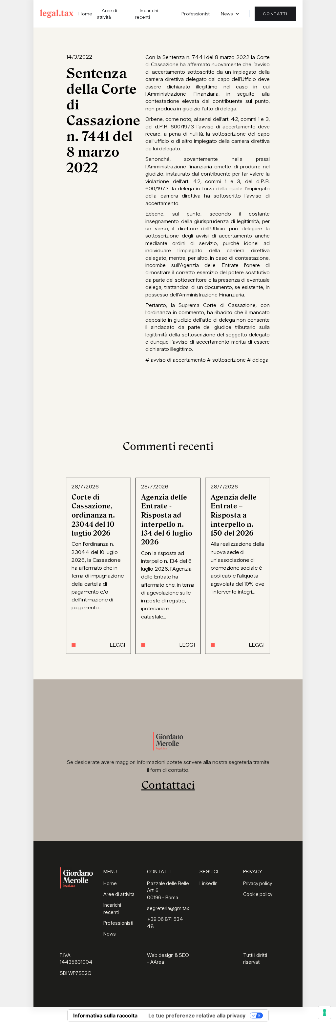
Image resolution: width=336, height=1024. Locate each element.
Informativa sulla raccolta (105, 1015)
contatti (275, 13)
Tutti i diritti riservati (255, 959)
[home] (57, 13)
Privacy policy (257, 884)
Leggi (117, 645)
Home (85, 14)
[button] (230, 14)
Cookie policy (257, 894)
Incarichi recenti (146, 14)
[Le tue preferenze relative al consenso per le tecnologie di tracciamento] (324, 1012)
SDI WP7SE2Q (76, 973)
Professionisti (196, 14)
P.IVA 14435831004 (76, 959)
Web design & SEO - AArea (168, 959)
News (109, 934)
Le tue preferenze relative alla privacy (196, 1015)
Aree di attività (107, 14)
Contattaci (168, 785)
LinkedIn (209, 884)
